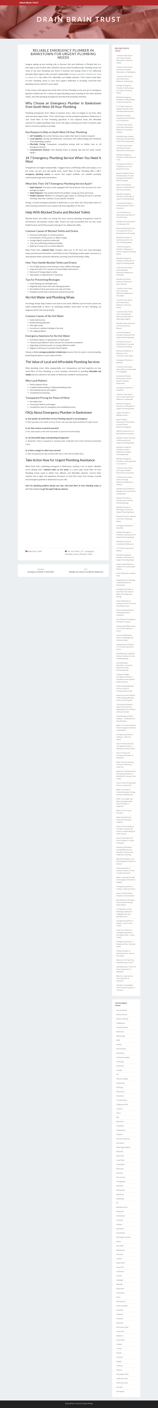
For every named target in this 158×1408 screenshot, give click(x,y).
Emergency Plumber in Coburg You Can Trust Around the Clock (124, 166)
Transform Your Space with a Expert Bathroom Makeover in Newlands (125, 396)
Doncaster (120, 1096)
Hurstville (120, 1066)
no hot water (73, 551)
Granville (119, 1220)
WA (117, 1117)
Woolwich (120, 1121)
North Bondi (121, 1049)
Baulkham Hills (122, 1207)
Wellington (120, 1190)
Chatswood (120, 1216)
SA (117, 1203)
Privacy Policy (87, 1403)
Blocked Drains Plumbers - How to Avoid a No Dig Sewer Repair (126, 902)
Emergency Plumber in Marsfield (40, 570)
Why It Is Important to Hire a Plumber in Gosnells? (124, 978)
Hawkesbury (120, 1130)
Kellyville (119, 1186)
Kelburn (119, 1224)
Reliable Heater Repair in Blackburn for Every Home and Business (126, 491)
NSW (40, 551)
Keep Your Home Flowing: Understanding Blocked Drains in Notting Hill (125, 697)
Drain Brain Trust (28, 2)
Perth (118, 1113)
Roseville (119, 1151)
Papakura (119, 1318)
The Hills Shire (121, 1100)
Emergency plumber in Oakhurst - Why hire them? (124, 736)
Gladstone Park (122, 1378)
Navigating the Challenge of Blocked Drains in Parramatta (125, 582)
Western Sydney (122, 1079)
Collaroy (119, 1366)
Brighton (119, 1336)
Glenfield (119, 1310)
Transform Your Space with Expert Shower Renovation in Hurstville (125, 148)
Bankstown (32, 551)
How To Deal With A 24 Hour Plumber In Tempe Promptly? (125, 840)
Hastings (119, 1087)
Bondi (118, 1241)
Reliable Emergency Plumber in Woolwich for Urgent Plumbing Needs (125, 260)
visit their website (32, 489)
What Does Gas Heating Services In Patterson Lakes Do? (125, 764)
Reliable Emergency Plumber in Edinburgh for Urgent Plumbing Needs (125, 406)
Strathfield (120, 1164)
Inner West (120, 1160)
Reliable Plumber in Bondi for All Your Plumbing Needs (126, 518)
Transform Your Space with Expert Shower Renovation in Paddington (126, 69)
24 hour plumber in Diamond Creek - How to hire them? (125, 953)
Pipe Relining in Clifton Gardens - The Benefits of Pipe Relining (125, 718)
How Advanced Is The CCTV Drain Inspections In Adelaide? (126, 969)
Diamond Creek (122, 1383)
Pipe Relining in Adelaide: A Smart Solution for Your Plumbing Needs (125, 656)
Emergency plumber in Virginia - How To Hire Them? (124, 923)
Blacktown (120, 1053)
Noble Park (120, 1263)
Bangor (119, 1361)
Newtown (119, 1169)
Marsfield (119, 1246)
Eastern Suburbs (122, 1019)
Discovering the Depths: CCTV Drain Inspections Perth (125, 646)
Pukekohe (120, 1126)
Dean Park (120, 1267)
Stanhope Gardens (123, 1057)
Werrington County (123, 1237)
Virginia (119, 1370)
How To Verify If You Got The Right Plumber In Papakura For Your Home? (125, 746)
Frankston (120, 1271)
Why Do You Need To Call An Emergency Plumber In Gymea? (126, 861)
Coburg (119, 1070)
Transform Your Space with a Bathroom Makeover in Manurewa (124, 78)
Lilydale (119, 1344)
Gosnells (119, 1387)
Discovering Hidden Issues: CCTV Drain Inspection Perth (126, 628)
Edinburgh (120, 1199)
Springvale (120, 1391)
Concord (119, 1357)
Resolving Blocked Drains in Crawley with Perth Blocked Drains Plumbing (125, 230)
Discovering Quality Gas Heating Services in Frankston (125, 612)
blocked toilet (86, 554)
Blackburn (120, 1229)
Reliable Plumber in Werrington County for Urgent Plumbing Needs (125, 509)
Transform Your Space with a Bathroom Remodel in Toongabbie (126, 369)
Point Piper (120, 1340)
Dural (118, 1297)
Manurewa (120, 1032)
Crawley (119, 1109)
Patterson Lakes (122, 1327)
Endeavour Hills (122, 1104)
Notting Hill (120, 1301)
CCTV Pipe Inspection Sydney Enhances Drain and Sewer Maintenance (125, 108)
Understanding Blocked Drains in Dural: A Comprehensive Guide (125, 688)
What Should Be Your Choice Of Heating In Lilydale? (124, 819)
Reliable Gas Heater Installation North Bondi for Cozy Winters (125, 118)
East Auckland (121, 1010)
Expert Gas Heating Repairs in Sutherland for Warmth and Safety (125, 187)
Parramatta (120, 1177)
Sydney (118, 1044)
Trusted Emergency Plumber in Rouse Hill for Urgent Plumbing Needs (125, 334)
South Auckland (122, 1027)
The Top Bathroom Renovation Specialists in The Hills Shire (125, 214)
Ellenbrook (120, 1233)
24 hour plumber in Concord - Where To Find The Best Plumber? (125, 870)
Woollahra (120, 1288)
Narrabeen (120, 1143)
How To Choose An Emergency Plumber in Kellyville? (124, 755)
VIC (117, 1074)
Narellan (119, 1173)
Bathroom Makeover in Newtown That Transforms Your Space (124, 353)
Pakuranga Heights (123, 1147)
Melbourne (120, 1092)
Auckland (119, 1323)
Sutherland (120, 1083)
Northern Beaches (123, 1139)
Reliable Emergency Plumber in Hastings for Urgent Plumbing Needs (125, 196)
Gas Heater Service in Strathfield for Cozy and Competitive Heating (125, 344)
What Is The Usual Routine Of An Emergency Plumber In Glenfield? (126, 727)
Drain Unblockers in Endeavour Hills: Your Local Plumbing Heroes (126, 603)
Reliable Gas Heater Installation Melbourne (86, 570)
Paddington (120, 1023)
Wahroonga (120, 1036)
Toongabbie (120, 1181)
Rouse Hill (120, 1156)
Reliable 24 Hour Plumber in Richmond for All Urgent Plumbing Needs (125, 440)
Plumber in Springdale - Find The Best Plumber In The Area (125, 987)
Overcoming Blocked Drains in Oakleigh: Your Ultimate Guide (125, 637)
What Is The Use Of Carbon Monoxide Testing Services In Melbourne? (125, 792)
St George (120, 1062)
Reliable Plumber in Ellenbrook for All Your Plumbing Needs (124, 500)
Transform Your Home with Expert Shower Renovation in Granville (125, 470)
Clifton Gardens (122, 1306)
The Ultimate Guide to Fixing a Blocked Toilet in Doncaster (125, 205)
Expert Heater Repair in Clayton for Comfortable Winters (125, 566)
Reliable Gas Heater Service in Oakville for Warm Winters (124, 281)
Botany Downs (121, 1014)
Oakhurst (119, 1314)
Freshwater (120, 1293)
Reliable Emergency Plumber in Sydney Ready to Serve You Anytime (125, 99)
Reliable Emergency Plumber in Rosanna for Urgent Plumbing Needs (125, 557)
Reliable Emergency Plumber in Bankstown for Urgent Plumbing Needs (63, 53)
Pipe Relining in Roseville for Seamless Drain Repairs (125, 325)
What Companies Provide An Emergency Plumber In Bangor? (126, 879)
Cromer (119, 1276)
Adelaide (119, 1284)
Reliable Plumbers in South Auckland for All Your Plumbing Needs (124, 239)
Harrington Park (122, 1374)
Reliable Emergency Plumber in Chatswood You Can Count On (126, 461)
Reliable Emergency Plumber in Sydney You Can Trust (126, 157)
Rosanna (119, 1254)
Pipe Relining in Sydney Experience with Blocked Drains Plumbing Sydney (125, 138)
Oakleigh (119, 1280)
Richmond (120, 1211)
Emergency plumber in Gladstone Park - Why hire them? (125, 944)
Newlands (120, 1194)
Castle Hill (120, 1331)
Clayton (119, 1258)
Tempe (119, 1348)
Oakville (119, 1134)
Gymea (118, 1353)
